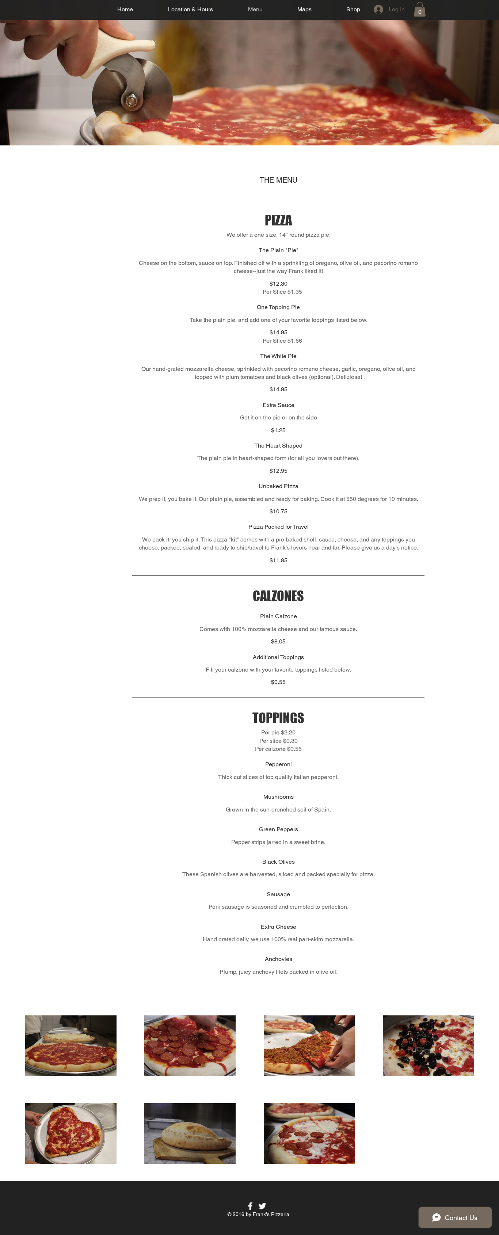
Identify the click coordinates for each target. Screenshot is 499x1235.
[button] (420, 9)
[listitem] (278, 292)
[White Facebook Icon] (250, 1206)
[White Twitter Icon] (262, 1206)
